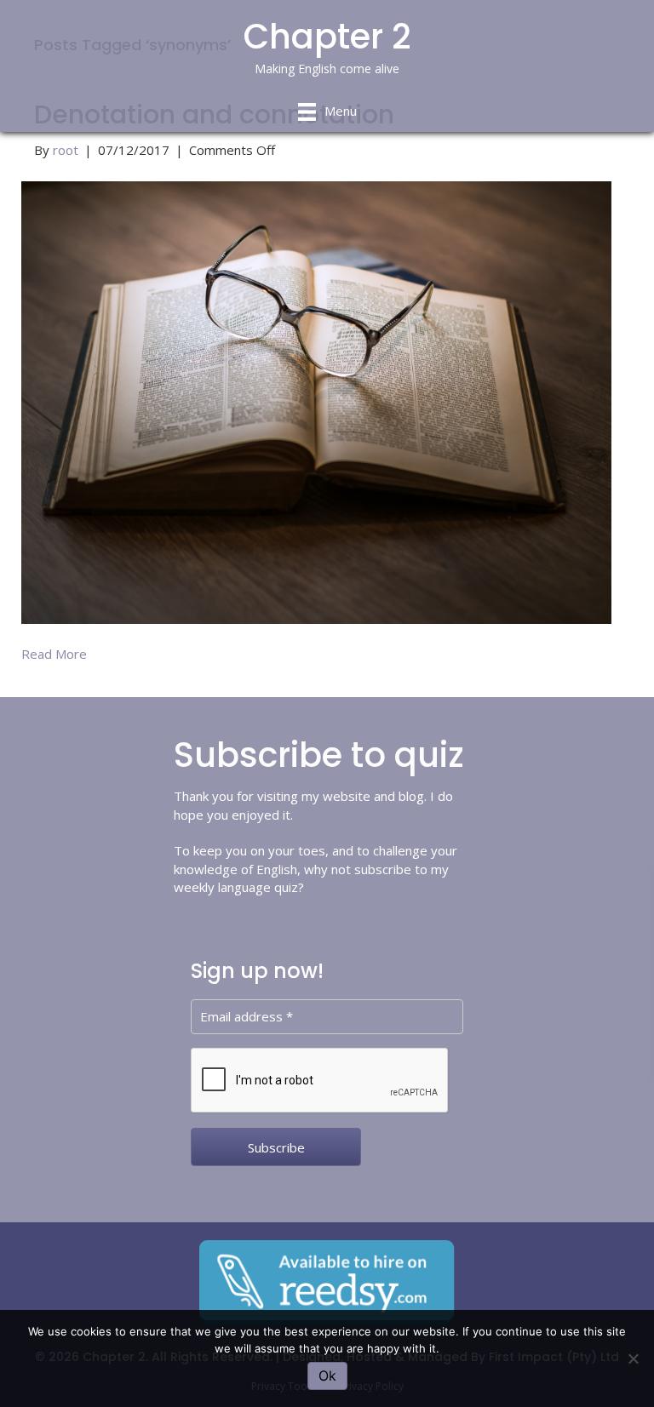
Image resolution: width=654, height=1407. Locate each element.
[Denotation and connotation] (316, 400)
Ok (327, 1375)
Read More (54, 653)
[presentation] (320, 1081)
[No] (632, 1358)
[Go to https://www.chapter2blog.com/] (327, 49)
